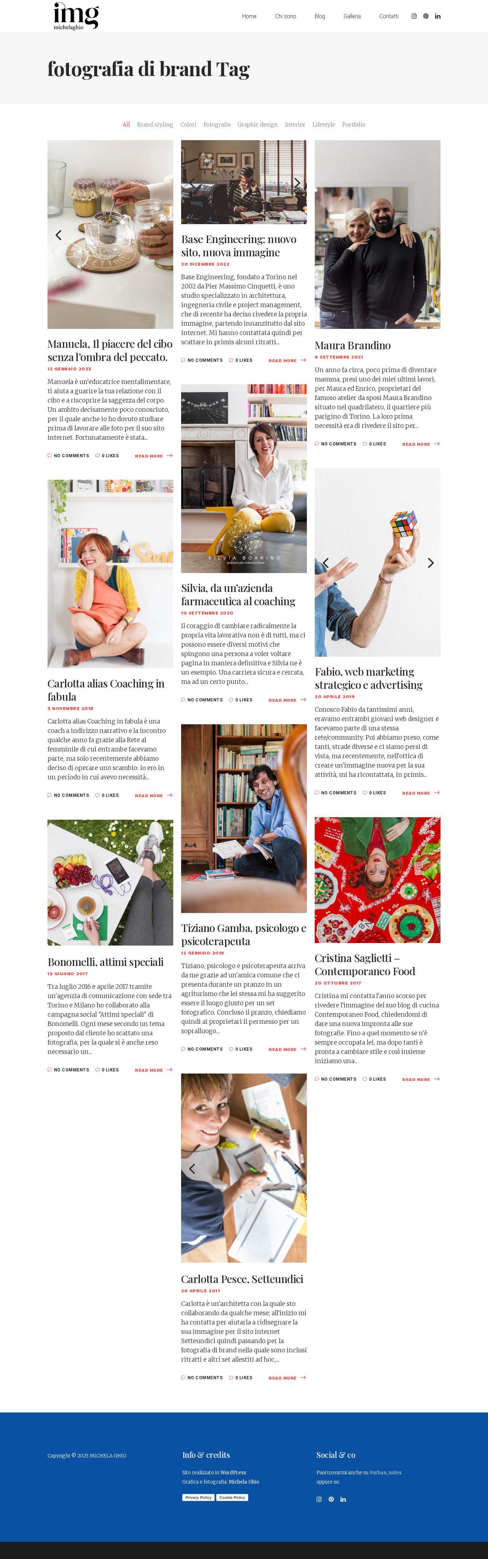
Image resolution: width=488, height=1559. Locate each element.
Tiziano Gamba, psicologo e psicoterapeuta (243, 934)
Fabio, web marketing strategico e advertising (369, 678)
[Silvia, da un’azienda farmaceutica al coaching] (244, 478)
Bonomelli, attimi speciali (105, 961)
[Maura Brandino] (377, 234)
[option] (110, 234)
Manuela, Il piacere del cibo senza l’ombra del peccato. (110, 350)
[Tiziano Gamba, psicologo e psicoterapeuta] (244, 818)
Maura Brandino (353, 345)
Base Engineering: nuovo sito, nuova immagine (238, 245)
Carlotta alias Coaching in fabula (106, 690)
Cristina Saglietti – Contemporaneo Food (365, 964)
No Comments (71, 455)
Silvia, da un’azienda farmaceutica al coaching (238, 594)
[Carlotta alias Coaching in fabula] (110, 574)
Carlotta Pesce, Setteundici (242, 1278)
